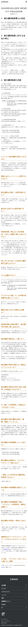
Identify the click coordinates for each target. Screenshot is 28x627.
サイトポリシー (4, 619)
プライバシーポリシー (6, 621)
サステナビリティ (6, 591)
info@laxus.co (6, 549)
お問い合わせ (4, 622)
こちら (2, 567)
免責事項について (6, 601)
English (4, 604)
